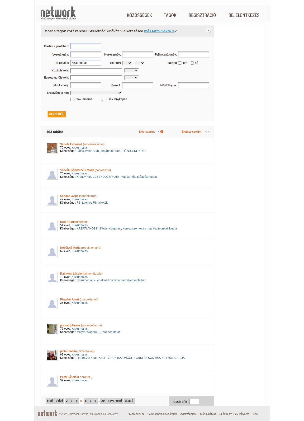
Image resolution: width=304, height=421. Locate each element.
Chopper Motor (110, 332)
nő (196, 63)
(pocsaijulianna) (81, 325)
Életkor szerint (191, 131)
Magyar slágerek (87, 332)
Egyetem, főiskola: (56, 77)
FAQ (255, 413)
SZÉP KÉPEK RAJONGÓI (115, 358)
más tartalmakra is (159, 31)
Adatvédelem (188, 413)
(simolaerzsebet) (82, 144)
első (50, 400)
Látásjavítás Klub (88, 151)
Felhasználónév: (166, 54)
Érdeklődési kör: (58, 92)
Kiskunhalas (80, 147)
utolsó (129, 400)
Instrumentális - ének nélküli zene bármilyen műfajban (111, 280)
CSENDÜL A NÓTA (107, 176)
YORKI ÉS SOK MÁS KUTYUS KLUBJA (159, 358)
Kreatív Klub (84, 176)
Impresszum (136, 413)
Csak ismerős (83, 99)
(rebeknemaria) (80, 247)
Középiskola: (60, 70)
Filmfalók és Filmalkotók (92, 202)
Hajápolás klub (110, 151)
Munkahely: (61, 85)
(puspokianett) (79, 299)
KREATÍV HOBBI (87, 228)
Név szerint (147, 131)
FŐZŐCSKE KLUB (134, 151)
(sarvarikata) (85, 170)
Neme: (172, 63)
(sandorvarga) (78, 196)
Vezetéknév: (60, 54)
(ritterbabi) (74, 222)
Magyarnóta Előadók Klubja (139, 176)
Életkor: (115, 63)
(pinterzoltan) (77, 351)
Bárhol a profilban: (56, 46)
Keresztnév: (112, 54)
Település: (62, 63)
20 (103, 400)
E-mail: (116, 85)
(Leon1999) (76, 377)
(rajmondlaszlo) (81, 273)
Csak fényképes (116, 99)
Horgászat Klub (87, 358)
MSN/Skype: (168, 85)
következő (115, 400)
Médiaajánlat (208, 413)
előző (59, 400)
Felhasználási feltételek (162, 413)
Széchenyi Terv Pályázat (234, 413)
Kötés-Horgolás (110, 228)
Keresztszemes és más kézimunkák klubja (150, 228)
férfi (184, 63)
